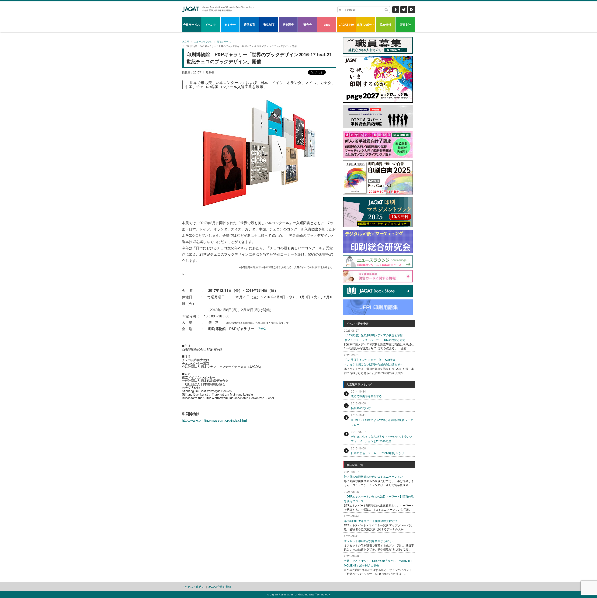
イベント (210, 24)
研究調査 (288, 24)
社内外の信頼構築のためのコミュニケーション (373, 476)
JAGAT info (346, 24)
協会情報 (385, 24)
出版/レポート (366, 24)
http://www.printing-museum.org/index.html (214, 420)
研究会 (307, 24)
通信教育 (249, 24)
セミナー (230, 24)
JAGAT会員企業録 (219, 586)
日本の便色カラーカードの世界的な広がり (377, 453)
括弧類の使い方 (361, 408)
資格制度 (268, 24)
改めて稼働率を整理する (366, 396)
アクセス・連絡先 (193, 586)
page (327, 24)
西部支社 (405, 24)
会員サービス (191, 24)
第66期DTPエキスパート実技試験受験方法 (370, 521)
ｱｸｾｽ (262, 328)
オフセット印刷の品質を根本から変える (369, 541)
